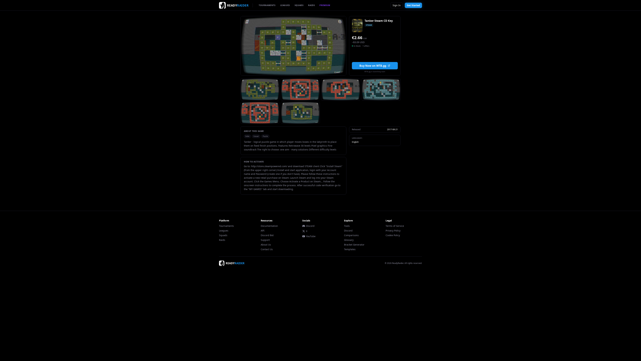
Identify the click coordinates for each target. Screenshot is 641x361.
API (262, 230)
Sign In (397, 5)
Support (265, 240)
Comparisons (351, 235)
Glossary (349, 240)
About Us (266, 244)
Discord (310, 225)
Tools (347, 225)
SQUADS (299, 5)
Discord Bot (267, 235)
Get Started (413, 5)
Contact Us (267, 249)
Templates (350, 249)
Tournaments (226, 225)
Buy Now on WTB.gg (372, 66)
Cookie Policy (393, 235)
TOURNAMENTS (267, 5)
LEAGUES (285, 5)
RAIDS (311, 5)
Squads (223, 235)
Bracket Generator (354, 244)
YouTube (310, 236)
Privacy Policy (393, 230)
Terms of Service (395, 225)
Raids (222, 240)
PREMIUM (324, 5)
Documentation (269, 225)
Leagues (223, 230)
